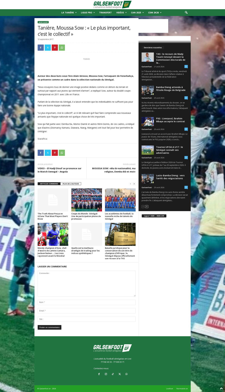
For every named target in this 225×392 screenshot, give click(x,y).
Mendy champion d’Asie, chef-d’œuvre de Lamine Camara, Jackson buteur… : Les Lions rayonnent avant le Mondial (52, 252)
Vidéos (120, 12)
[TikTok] (112, 374)
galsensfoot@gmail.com (120, 368)
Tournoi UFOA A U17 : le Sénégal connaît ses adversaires (169, 149)
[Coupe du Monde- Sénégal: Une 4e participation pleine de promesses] (86, 199)
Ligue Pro (86, 12)
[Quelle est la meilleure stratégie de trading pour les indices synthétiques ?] (86, 234)
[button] (186, 12)
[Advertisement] (86, 66)
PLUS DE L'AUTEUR (71, 184)
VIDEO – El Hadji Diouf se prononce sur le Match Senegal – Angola (59, 170)
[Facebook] (41, 48)
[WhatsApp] (62, 48)
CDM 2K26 (153, 12)
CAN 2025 (136, 12)
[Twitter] (48, 48)
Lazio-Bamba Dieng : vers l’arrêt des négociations (170, 177)
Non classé (43, 22)
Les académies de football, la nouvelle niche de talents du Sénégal (119, 216)
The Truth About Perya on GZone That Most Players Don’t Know (53, 216)
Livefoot (169, 388)
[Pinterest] (55, 48)
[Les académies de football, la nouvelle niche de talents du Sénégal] (120, 199)
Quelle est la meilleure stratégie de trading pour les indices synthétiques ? (85, 251)
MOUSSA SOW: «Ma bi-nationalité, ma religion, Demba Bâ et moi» (113, 170)
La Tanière (67, 12)
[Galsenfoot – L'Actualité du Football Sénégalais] (112, 4)
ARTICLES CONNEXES (49, 184)
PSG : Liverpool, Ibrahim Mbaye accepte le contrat (170, 120)
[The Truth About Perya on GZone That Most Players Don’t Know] (53, 199)
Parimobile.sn (182, 388)
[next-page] (134, 183)
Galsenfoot (147, 66)
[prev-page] (130, 183)
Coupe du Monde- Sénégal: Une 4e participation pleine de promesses (86, 216)
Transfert (105, 12)
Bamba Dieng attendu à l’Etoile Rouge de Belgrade (171, 89)
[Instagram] (105, 374)
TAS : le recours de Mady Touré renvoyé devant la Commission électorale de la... (170, 58)
